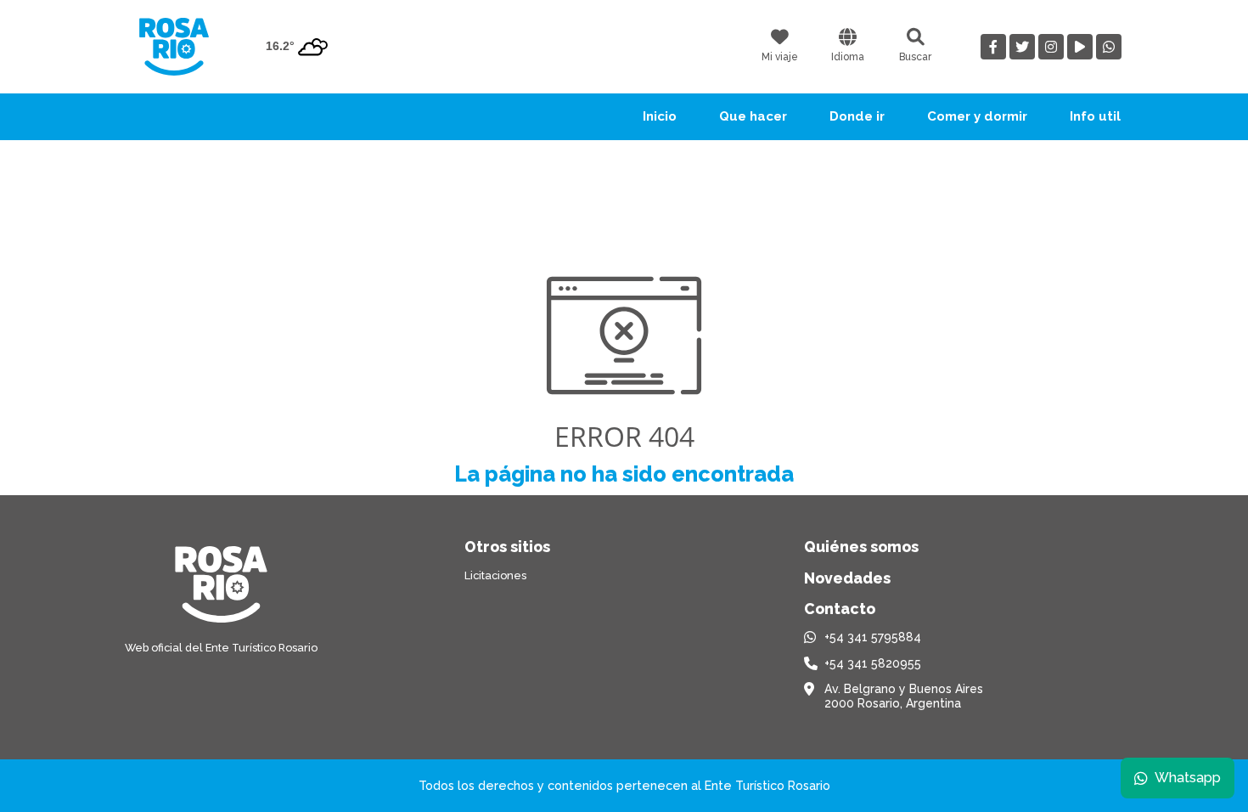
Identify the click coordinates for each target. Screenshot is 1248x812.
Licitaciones (495, 575)
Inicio (660, 116)
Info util (1095, 116)
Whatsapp (1188, 778)
